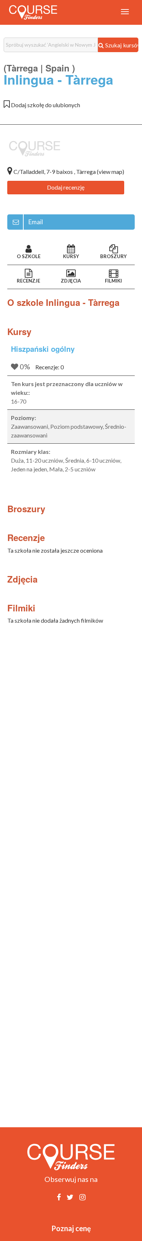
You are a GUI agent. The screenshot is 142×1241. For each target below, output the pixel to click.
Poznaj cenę (71, 1228)
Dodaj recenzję (65, 187)
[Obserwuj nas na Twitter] (70, 1197)
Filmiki (113, 281)
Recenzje (28, 281)
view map (110, 171)
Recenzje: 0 (49, 366)
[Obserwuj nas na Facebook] (59, 1197)
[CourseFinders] (33, 12)
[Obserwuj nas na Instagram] (82, 1197)
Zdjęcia (71, 281)
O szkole (28, 256)
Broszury (113, 256)
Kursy (71, 256)
